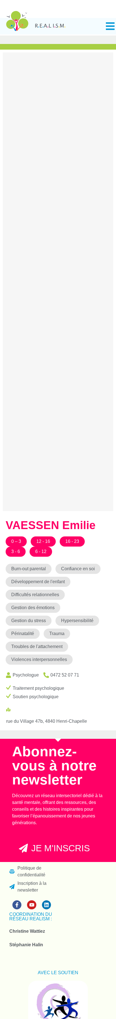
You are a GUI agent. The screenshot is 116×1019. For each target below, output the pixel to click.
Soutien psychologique (36, 696)
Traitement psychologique (38, 688)
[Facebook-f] (16, 904)
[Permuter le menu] (110, 26)
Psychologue (26, 675)
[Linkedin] (46, 904)
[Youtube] (31, 904)
